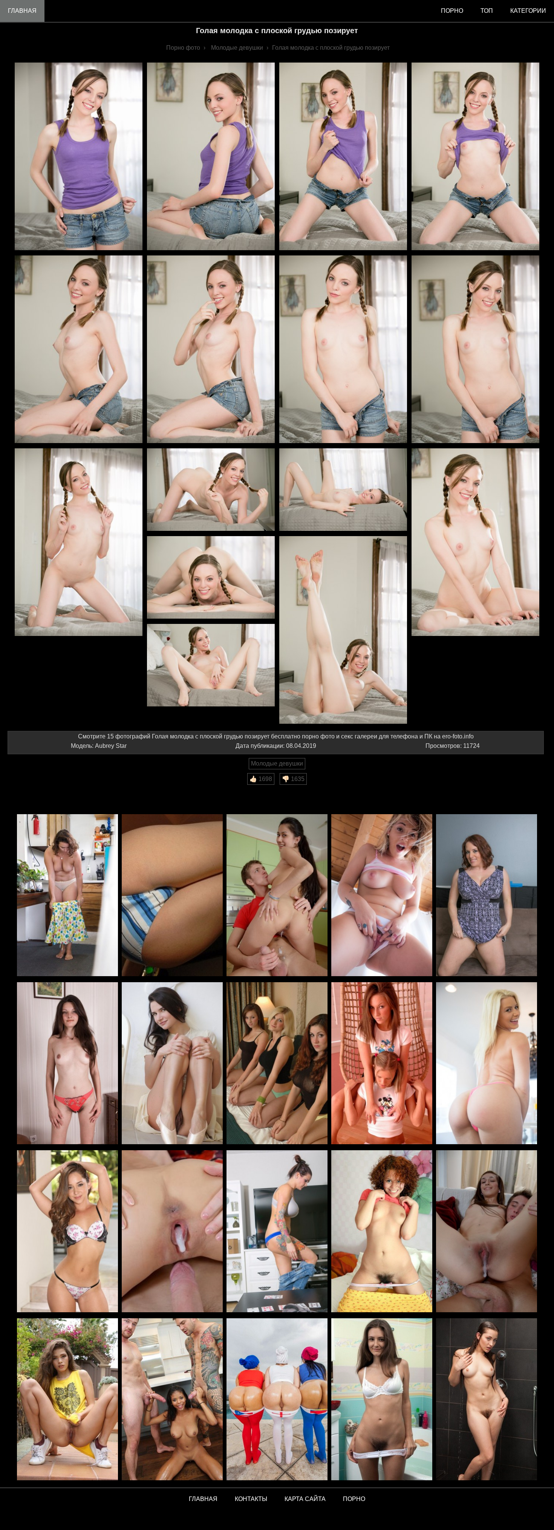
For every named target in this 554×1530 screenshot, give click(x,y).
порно (452, 11)
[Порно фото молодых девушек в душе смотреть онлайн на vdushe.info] (486, 1400)
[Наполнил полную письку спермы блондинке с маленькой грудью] (486, 1231)
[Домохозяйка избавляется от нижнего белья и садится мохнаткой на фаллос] (67, 1063)
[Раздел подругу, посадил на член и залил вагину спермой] (172, 1231)
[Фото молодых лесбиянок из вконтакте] (381, 1063)
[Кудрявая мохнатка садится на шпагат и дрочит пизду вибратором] (381, 1231)
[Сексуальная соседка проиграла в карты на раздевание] (277, 1231)
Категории (528, 11)
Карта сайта (305, 1499)
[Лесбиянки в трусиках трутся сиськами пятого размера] (277, 1063)
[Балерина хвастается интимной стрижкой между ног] (172, 1063)
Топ (487, 11)
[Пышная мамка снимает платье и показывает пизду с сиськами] (486, 895)
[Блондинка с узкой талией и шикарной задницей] (486, 1063)
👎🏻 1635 (293, 779)
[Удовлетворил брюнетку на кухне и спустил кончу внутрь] (277, 895)
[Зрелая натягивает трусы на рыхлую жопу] (67, 895)
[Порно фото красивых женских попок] (277, 1400)
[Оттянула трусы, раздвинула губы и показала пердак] (381, 895)
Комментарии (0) (35, 790)
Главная (22, 11)
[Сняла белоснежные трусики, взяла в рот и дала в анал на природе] (172, 895)
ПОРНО (354, 1499)
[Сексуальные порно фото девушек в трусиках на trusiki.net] (381, 1400)
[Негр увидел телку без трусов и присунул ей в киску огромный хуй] (67, 1231)
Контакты (251, 1499)
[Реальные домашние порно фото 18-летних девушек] (67, 1400)
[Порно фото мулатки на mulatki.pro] (172, 1400)
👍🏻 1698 (260, 779)
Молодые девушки (277, 763)
